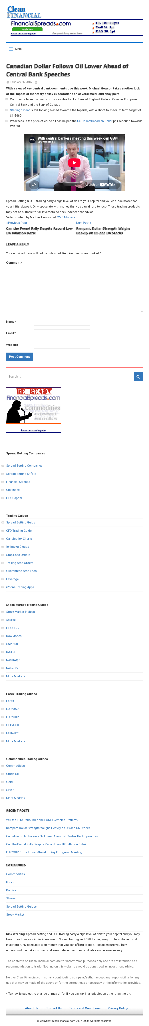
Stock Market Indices (20, 611)
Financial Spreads (18, 482)
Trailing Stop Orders (19, 563)
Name (11, 321)
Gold (9, 782)
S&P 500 (12, 644)
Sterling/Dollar (20, 110)
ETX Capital (14, 498)
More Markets (15, 676)
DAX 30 (11, 652)
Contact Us (53, 1008)
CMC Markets (66, 217)
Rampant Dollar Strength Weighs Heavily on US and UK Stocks (48, 828)
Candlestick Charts (19, 538)
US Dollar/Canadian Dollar (94, 121)
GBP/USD (12, 725)
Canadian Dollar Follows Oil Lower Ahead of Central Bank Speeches (52, 836)
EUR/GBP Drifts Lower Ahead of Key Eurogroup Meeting (44, 852)
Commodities (15, 765)
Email (11, 333)
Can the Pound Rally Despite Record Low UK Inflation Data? (46, 844)
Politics (11, 890)
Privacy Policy (118, 1008)
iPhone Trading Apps (20, 587)
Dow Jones (14, 636)
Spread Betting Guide (20, 522)
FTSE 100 (12, 628)
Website (12, 345)
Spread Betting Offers (21, 474)
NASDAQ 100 (15, 660)
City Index (13, 490)
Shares (11, 620)
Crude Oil (12, 774)
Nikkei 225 (13, 668)
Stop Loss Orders (18, 555)
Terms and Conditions (84, 1008)
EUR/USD (12, 709)
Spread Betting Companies (24, 465)
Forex (10, 701)
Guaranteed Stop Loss (21, 571)
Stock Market (15, 914)
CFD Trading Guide (19, 530)
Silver (10, 790)
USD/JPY (12, 733)
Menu (19, 49)
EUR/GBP (12, 717)
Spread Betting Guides (21, 906)
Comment (14, 262)
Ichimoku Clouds (17, 546)
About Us (31, 1008)
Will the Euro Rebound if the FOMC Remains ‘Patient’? (42, 820)
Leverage (12, 579)
